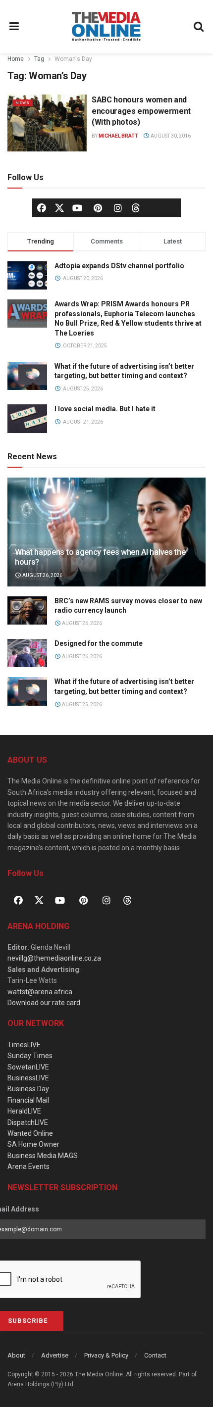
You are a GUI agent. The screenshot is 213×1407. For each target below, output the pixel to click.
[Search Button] (199, 26)
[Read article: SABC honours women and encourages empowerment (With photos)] (47, 123)
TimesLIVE (24, 1045)
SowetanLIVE (28, 1067)
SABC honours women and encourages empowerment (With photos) (141, 111)
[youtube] (77, 208)
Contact (155, 1355)
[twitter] (59, 207)
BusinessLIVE (28, 1078)
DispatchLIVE (27, 1122)
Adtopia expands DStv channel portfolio (119, 266)
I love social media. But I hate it (105, 409)
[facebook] (42, 208)
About (16, 1355)
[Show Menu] (14, 26)
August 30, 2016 (170, 136)
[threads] (136, 207)
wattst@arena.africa (39, 992)
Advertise (54, 1355)
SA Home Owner (33, 1144)
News (22, 102)
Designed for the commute (98, 643)
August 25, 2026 (81, 704)
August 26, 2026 (41, 575)
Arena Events (28, 1166)
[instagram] (118, 208)
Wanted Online (30, 1133)
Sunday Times (30, 1056)
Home (15, 58)
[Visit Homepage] (106, 27)
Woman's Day (73, 58)
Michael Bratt (118, 136)
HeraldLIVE (24, 1111)
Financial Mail (28, 1100)
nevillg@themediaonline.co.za (54, 958)
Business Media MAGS (42, 1156)
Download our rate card (43, 1003)
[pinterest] (98, 208)
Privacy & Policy (106, 1355)
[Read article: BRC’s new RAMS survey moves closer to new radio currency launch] (27, 610)
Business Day (28, 1089)
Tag (39, 58)
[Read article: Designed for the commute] (27, 653)
